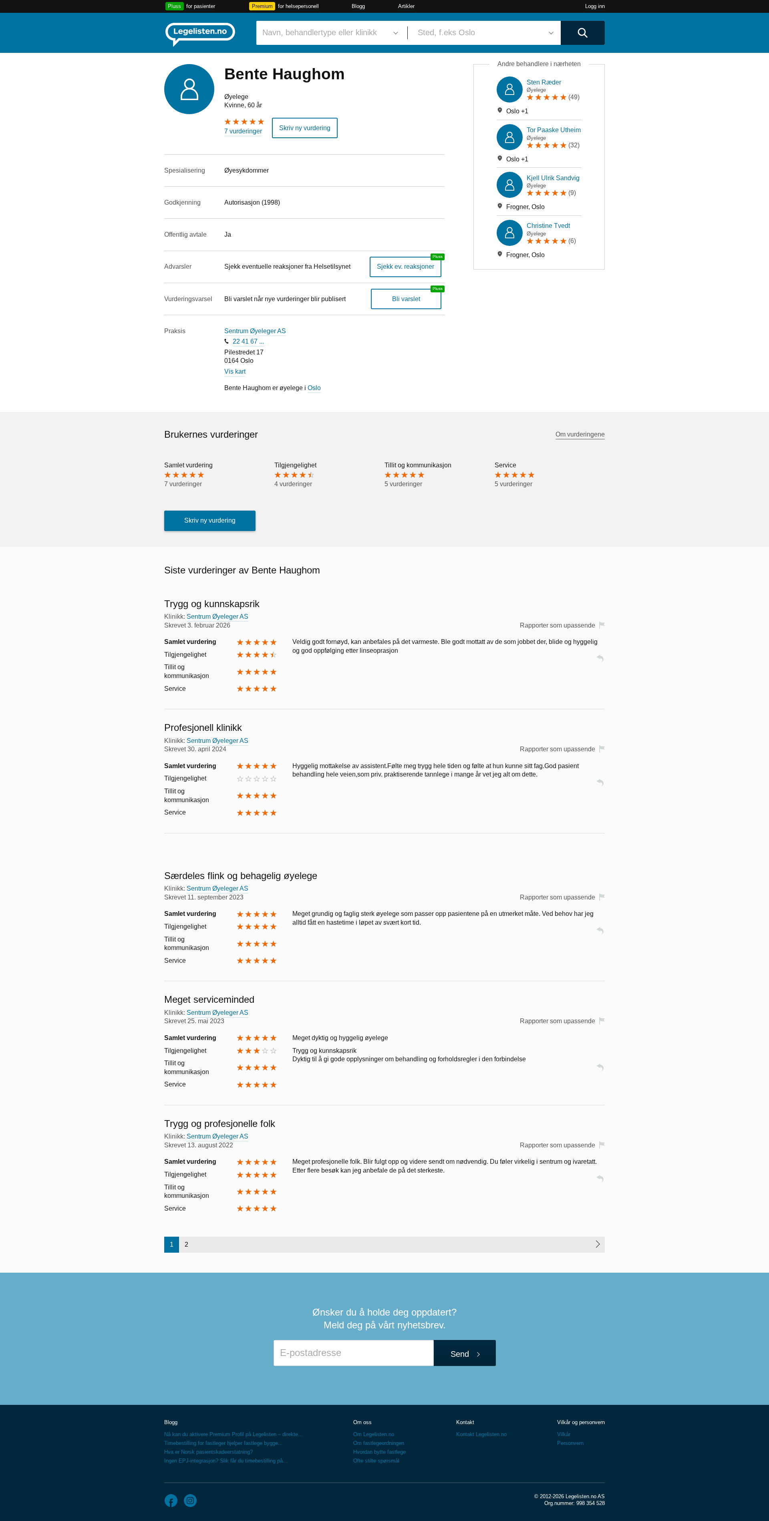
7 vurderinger (243, 131)
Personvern (570, 1443)
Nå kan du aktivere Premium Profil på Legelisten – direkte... (233, 1434)
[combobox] (328, 33)
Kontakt (465, 1422)
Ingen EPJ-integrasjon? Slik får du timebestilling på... (226, 1461)
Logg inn (595, 6)
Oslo (314, 387)
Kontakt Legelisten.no (481, 1434)
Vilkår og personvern (581, 1422)
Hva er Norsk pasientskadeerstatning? (208, 1452)
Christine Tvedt (548, 225)
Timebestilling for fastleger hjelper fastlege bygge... (223, 1443)
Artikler (406, 6)
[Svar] (600, 662)
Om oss (362, 1422)
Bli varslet (406, 299)
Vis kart (235, 371)
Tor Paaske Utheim (554, 130)
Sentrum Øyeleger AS (255, 331)
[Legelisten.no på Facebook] (171, 1500)
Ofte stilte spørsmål (376, 1461)
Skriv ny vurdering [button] (304, 128)
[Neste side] (597, 1245)
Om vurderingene (580, 434)
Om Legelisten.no (373, 1434)
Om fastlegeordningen (378, 1443)
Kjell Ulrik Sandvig (553, 178)
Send (460, 1354)
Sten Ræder (544, 82)
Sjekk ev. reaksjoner (405, 266)
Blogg (358, 6)
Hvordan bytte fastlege (379, 1452)
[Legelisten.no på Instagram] (190, 1500)
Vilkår (563, 1434)
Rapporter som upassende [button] (557, 625)
